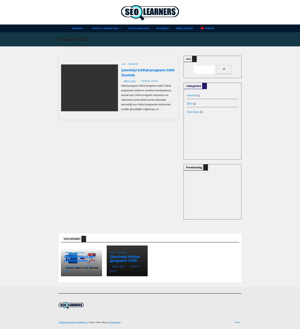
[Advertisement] (119, 159)
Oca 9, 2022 (73, 266)
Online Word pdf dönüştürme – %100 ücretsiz (79, 260)
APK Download (139, 28)
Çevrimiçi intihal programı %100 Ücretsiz (125, 260)
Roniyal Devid (149, 81)
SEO (123, 64)
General (78, 28)
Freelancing (184, 28)
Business (162, 28)
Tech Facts (133, 64)
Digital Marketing (105, 28)
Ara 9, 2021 (130, 81)
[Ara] (223, 69)
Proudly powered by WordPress (73, 322)
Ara (188, 59)
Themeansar (114, 322)
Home (237, 322)
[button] (240, 28)
